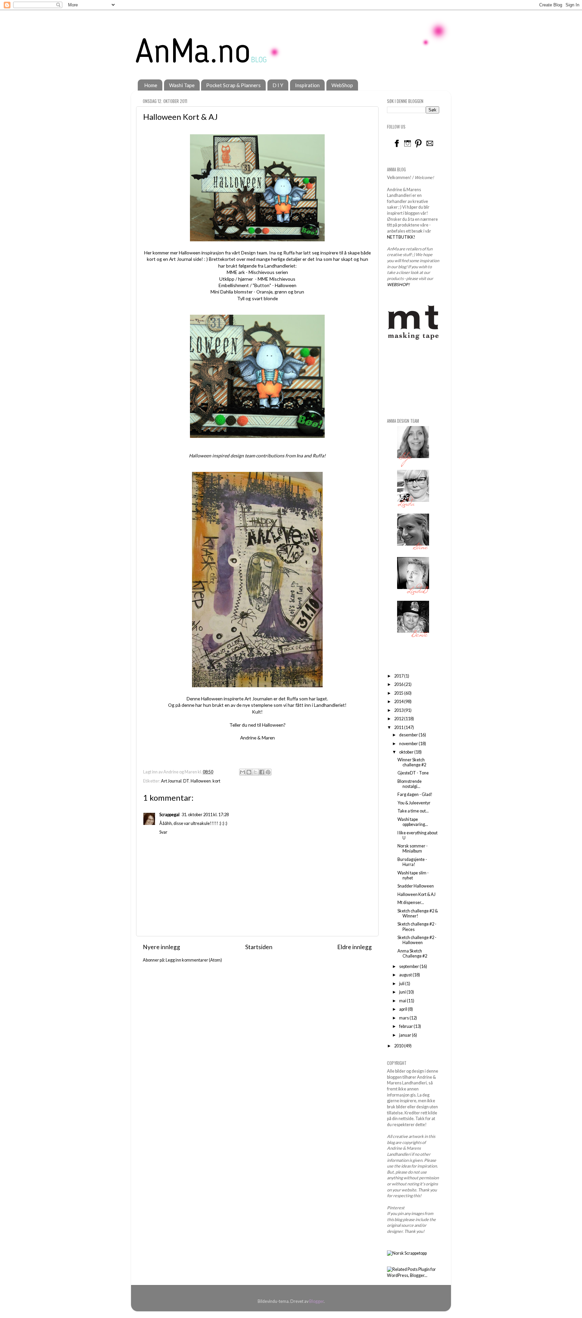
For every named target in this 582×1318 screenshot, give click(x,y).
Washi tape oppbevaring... (412, 822)
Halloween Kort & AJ (416, 894)
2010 (399, 1045)
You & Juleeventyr (413, 802)
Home (150, 85)
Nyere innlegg (161, 946)
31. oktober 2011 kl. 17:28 (205, 814)
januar (405, 1035)
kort (216, 781)
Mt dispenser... (410, 902)
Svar (163, 832)
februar (406, 1026)
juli (402, 983)
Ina (272, 252)
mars (404, 1017)
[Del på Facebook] (261, 772)
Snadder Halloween (415, 886)
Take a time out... (413, 810)
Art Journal (171, 781)
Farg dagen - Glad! (414, 794)
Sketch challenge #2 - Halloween (417, 940)
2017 (399, 676)
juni (403, 992)
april (403, 1009)
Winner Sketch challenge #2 (411, 762)
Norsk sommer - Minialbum (412, 848)
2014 (399, 701)
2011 (399, 727)
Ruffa (289, 252)
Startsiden (258, 946)
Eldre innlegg (354, 946)
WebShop (342, 85)
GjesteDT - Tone (413, 772)
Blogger (316, 1301)
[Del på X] (255, 772)
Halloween (201, 781)
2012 (399, 718)
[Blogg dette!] (249, 772)
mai (403, 1000)
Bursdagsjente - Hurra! (412, 862)
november (409, 743)
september (409, 966)
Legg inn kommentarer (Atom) (194, 960)
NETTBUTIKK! (401, 237)
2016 (399, 684)
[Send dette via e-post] (242, 772)
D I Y (277, 85)
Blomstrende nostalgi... (409, 784)
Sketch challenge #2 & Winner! (417, 913)
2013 (399, 710)
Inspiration (307, 85)
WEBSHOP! (398, 284)
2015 (399, 693)
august (406, 974)
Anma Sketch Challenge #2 (412, 953)
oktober (406, 752)
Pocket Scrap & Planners (233, 85)
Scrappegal (169, 814)
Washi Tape (182, 85)
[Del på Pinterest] (268, 772)
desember (409, 734)
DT (186, 781)
